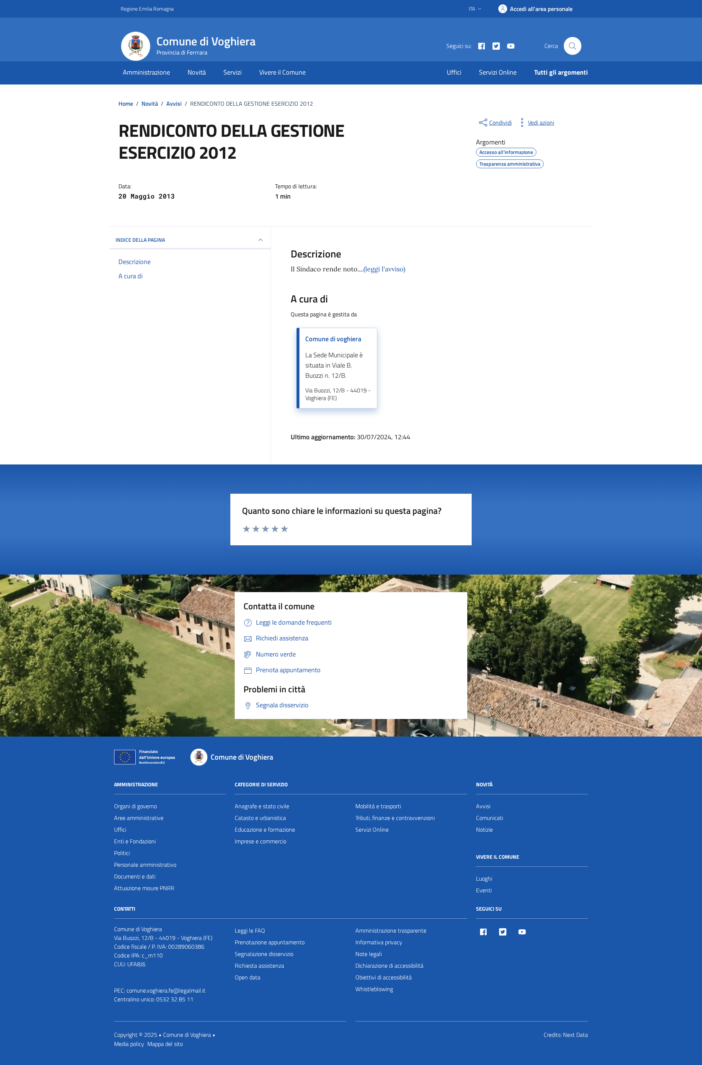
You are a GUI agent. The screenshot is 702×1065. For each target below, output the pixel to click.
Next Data (575, 1034)
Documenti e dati (134, 876)
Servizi (232, 72)
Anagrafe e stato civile (262, 806)
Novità (197, 72)
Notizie (484, 829)
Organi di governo (135, 806)
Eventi (484, 890)
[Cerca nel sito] (572, 45)
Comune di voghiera (333, 339)
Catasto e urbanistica (260, 817)
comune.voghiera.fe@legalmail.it (166, 990)
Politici (122, 852)
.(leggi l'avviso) (383, 269)
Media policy (129, 1043)
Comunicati (489, 817)
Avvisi (483, 806)
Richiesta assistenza (259, 965)
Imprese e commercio (260, 841)
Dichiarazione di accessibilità (389, 965)
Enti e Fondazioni (135, 841)
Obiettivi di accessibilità (383, 977)
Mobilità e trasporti (378, 806)
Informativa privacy (378, 942)
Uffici (454, 72)
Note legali (368, 953)
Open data (247, 977)
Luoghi (484, 878)
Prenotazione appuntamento (270, 942)
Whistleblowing (374, 989)
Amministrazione (146, 72)
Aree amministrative (138, 817)
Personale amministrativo (145, 864)
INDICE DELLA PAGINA (140, 240)
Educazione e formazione (265, 829)
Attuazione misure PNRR (144, 888)
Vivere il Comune (282, 72)
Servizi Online (498, 72)
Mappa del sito (165, 1043)
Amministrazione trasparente (390, 930)
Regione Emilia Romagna (147, 8)
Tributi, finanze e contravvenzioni (395, 817)
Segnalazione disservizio (264, 953)
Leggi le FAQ (250, 930)
